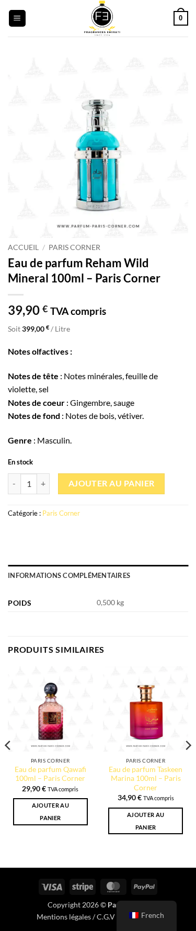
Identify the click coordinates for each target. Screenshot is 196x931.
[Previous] (8, 766)
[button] (17, 18)
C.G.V (106, 916)
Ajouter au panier (111, 483)
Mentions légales (64, 916)
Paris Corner (74, 247)
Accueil (23, 247)
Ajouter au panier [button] (50, 811)
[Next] (187, 766)
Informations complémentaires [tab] (69, 575)
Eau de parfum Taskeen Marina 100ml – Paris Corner (145, 778)
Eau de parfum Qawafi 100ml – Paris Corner (50, 774)
